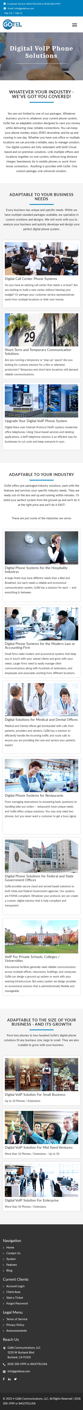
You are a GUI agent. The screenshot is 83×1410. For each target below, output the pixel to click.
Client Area (13, 1292)
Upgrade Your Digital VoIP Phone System (36, 421)
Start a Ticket (14, 1297)
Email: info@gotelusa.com (20, 8)
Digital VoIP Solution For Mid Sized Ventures (39, 1147)
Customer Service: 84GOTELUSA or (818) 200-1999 (33, 4)
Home (10, 1247)
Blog (9, 1270)
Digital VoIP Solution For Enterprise (32, 1200)
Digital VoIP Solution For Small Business (35, 1095)
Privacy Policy (15, 1325)
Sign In (18, 13)
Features (11, 1264)
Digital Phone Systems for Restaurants (34, 795)
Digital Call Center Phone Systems (31, 279)
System (11, 1259)
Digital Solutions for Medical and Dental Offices (41, 720)
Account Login (15, 1286)
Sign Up (8, 13)
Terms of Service (16, 1319)
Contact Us (13, 1253)
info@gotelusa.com (19, 1371)
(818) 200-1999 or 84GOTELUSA (27, 1364)
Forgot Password (17, 1303)
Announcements (16, 1330)
